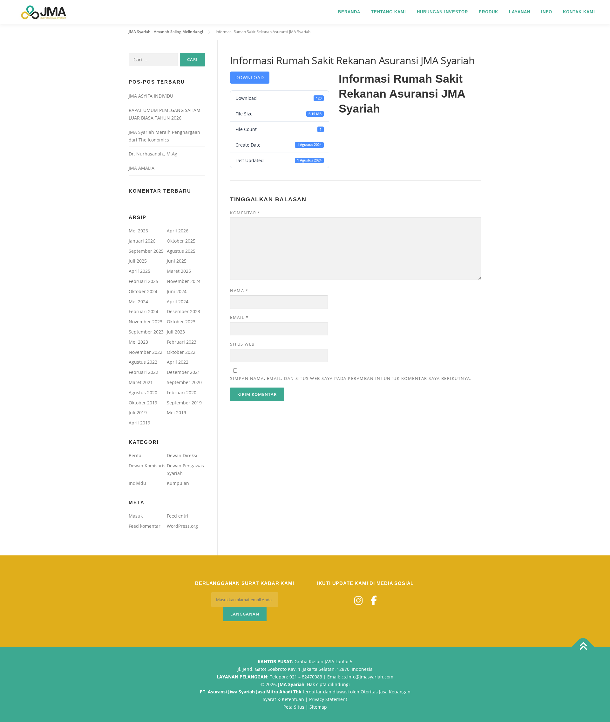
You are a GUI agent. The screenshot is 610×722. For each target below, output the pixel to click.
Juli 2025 (138, 261)
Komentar (245, 213)
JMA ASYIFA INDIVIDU (151, 96)
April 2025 (139, 271)
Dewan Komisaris (147, 466)
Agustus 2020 (143, 392)
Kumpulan (178, 483)
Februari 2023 (181, 342)
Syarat (269, 699)
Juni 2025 (176, 261)
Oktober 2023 (181, 322)
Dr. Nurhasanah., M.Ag (153, 154)
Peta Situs (293, 707)
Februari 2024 (143, 311)
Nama (239, 290)
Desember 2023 (183, 311)
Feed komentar (144, 526)
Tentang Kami (388, 12)
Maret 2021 (141, 382)
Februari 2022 (143, 372)
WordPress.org (182, 526)
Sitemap (318, 707)
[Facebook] (374, 600)
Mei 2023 (138, 342)
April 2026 (177, 231)
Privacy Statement (328, 699)
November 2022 (145, 352)
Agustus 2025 (181, 251)
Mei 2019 (176, 412)
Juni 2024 (176, 291)
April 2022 (177, 362)
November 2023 (145, 322)
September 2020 (184, 382)
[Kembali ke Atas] (583, 647)
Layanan (519, 12)
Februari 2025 (143, 281)
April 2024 (177, 302)
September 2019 (184, 403)
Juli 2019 (138, 412)
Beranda (349, 12)
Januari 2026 (142, 241)
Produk (488, 12)
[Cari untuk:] (153, 59)
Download (249, 77)
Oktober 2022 (181, 352)
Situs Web (242, 344)
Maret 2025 (179, 271)
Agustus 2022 (143, 362)
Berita (135, 455)
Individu (137, 483)
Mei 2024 (138, 302)
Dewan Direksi (182, 455)
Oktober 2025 (181, 241)
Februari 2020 (181, 392)
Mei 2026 (138, 231)
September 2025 (146, 251)
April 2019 (139, 423)
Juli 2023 (176, 332)
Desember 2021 (183, 372)
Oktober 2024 (143, 291)
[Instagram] (358, 600)
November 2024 (183, 281)
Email (239, 317)
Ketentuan (293, 699)
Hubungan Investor (442, 12)
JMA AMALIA (141, 168)
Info (546, 12)
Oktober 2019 (143, 403)
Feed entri (177, 516)
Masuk (136, 516)
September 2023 (146, 332)
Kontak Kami (579, 12)
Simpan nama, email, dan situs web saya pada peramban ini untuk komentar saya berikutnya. (350, 378)
